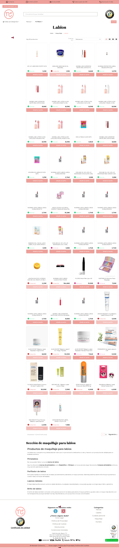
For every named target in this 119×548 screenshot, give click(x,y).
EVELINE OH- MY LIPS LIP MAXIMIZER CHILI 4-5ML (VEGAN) (60, 243)
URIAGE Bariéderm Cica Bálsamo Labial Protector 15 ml (106, 314)
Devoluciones (59, 527)
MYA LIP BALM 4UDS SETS (83, 137)
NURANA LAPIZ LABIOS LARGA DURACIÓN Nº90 (60, 173)
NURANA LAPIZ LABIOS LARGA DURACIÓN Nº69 (83, 208)
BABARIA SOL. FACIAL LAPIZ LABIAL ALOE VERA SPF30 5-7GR (36, 243)
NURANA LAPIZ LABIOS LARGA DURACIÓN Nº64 (83, 243)
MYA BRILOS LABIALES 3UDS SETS (37, 173)
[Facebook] (56, 512)
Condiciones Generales (59, 530)
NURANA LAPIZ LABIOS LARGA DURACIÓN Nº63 (83, 314)
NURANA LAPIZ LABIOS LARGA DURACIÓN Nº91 (107, 208)
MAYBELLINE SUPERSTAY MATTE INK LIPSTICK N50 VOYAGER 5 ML (107, 137)
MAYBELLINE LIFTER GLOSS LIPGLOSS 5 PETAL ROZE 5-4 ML (60, 137)
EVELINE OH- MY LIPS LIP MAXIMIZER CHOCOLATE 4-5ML (83, 173)
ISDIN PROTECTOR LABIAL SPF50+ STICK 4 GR (60, 420)
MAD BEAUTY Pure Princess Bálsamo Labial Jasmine (37, 420)
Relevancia (88, 39)
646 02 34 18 (60, 538)
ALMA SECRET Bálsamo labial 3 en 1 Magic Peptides (60, 349)
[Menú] (116, 526)
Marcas (98, 510)
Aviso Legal (59, 518)
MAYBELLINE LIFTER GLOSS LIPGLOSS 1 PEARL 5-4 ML (107, 102)
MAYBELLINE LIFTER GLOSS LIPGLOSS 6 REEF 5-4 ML (60, 102)
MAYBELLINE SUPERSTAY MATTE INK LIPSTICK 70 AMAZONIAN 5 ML (83, 67)
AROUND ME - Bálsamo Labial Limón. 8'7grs (60, 385)
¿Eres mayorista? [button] (10, 6)
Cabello (98, 513)
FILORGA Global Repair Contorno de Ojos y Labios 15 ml (37, 385)
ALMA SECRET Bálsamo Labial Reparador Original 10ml (37, 349)
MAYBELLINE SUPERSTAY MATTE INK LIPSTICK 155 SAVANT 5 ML (60, 314)
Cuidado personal (98, 516)
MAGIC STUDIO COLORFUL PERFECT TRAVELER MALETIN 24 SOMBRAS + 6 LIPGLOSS (60, 208)
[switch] (113, 537)
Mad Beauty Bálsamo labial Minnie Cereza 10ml (107, 385)
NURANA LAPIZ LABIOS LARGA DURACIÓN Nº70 (37, 208)
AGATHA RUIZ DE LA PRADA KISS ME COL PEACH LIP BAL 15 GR (37, 279)
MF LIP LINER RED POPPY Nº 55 (37, 66)
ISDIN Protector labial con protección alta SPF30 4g (83, 385)
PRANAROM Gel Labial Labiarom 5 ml (107, 349)
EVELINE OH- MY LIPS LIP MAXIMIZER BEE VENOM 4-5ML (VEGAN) (106, 173)
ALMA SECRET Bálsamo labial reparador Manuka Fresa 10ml (83, 349)
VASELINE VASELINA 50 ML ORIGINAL (60, 67)
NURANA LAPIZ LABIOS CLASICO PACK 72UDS (60, 279)
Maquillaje (98, 519)
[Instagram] (62, 512)
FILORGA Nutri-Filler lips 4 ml (83, 278)
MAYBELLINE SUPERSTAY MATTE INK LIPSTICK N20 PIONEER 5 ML (37, 102)
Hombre (99, 522)
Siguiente (113, 434)
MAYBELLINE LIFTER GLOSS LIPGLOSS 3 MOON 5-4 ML (37, 137)
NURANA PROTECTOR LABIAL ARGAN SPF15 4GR (107, 67)
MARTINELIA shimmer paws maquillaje (107, 279)
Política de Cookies (59, 524)
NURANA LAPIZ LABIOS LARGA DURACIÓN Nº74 (37, 314)
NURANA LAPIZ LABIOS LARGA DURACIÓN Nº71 (107, 243)
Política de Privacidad (59, 521)
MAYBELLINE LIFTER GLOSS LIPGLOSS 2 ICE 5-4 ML (83, 102)
